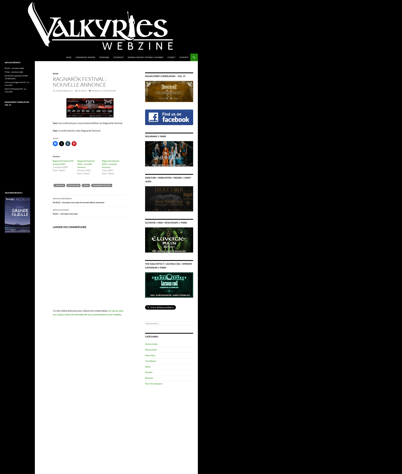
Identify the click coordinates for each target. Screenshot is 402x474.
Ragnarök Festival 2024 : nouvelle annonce (110, 164)
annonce (59, 185)
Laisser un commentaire (103, 91)
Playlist (148, 372)
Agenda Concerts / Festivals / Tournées (145, 57)
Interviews (104, 57)
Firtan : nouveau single (14, 72)
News (55, 73)
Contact (171, 57)
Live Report (118, 57)
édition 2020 (73, 185)
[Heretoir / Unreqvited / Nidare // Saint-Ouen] (169, 198)
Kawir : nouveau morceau (65, 212)
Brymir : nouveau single (14, 68)
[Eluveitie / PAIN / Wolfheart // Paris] (169, 239)
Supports (183, 57)
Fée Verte (82, 91)
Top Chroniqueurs (154, 383)
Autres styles (151, 344)
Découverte (151, 349)
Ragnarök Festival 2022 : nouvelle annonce (86, 164)
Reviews (149, 378)
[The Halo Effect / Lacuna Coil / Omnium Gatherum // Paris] (169, 284)
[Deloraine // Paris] (169, 153)
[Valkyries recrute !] (17, 215)
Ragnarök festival (102, 185)
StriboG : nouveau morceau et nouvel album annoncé (78, 200)
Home (68, 57)
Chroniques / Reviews (85, 57)
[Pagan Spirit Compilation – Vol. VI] (169, 91)
